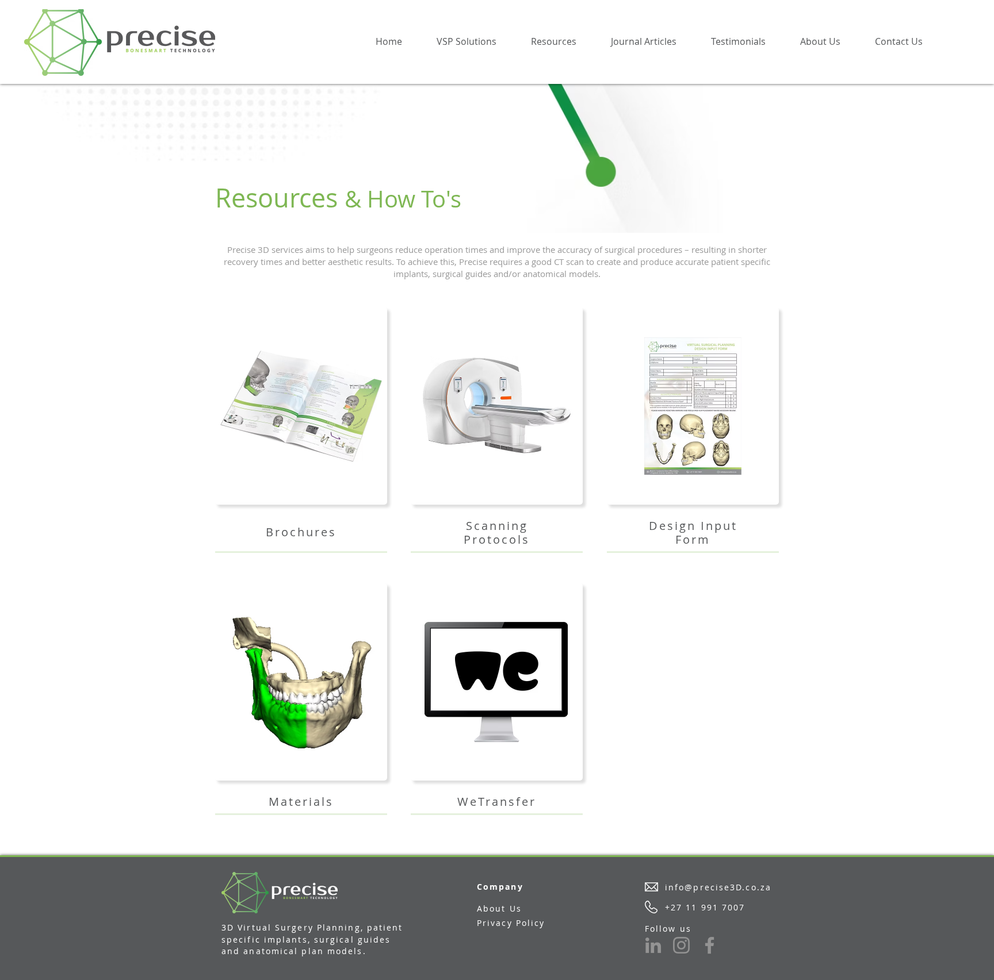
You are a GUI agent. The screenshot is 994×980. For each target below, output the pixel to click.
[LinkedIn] (653, 945)
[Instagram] (681, 945)
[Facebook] (709, 945)
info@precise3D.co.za (718, 887)
